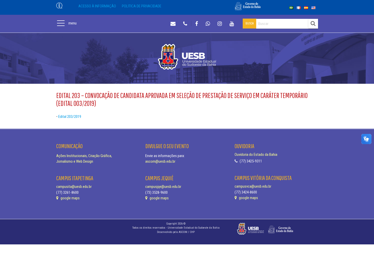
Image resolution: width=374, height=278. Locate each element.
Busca (250, 23)
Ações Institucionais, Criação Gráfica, (84, 156)
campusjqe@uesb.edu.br (163, 186)
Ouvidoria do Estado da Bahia (256, 154)
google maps (70, 198)
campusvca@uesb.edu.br (253, 186)
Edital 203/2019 (69, 116)
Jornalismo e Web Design (74, 161)
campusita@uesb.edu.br (74, 186)
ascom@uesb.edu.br (160, 161)
